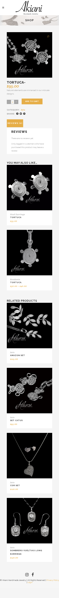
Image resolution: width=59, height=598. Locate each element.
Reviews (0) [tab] (15, 123)
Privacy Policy (52, 580)
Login (30, 582)
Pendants (15, 279)
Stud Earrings (17, 214)
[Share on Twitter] (21, 114)
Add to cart (32, 101)
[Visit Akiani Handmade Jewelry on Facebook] (33, 575)
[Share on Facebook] (17, 114)
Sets (23, 109)
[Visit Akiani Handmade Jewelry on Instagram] (27, 575)
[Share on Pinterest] (24, 114)
